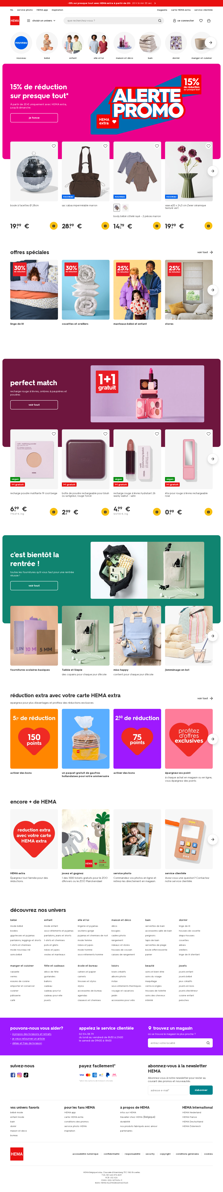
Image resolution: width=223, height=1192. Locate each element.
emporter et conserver (22, 986)
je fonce (111, 111)
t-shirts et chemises (20, 945)
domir (13, 1126)
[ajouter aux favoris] (53, 146)
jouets (47, 1000)
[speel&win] (86, 846)
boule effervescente (156, 949)
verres (13, 976)
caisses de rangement (123, 954)
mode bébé (16, 926)
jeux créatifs (185, 981)
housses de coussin (122, 949)
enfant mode (17, 1117)
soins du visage (153, 976)
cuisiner (14, 990)
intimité (149, 1000)
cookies (208, 1154)
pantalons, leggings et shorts (25, 940)
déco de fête (51, 971)
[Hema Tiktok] (26, 1075)
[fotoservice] (137, 846)
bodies (14, 930)
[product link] (34, 171)
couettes (184, 940)
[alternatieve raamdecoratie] (189, 293)
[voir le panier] (209, 21)
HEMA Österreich (191, 1126)
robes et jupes (51, 949)
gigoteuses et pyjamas (22, 935)
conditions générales (187, 1154)
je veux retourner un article (28, 1038)
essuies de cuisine (20, 981)
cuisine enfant (186, 995)
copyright (165, 1154)
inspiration (69, 1130)
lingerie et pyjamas (88, 926)
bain (12, 1121)
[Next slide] (212, 171)
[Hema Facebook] (13, 1075)
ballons (48, 981)
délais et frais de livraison (27, 1043)
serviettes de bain (155, 926)
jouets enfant (186, 971)
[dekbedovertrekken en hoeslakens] (34, 293)
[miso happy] (137, 641)
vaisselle (14, 971)
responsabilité (132, 1154)
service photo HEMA (75, 1126)
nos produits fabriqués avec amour (138, 1126)
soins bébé (16, 954)
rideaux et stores (121, 945)
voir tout (111, 403)
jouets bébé (185, 976)
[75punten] (137, 745)
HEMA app (70, 1112)
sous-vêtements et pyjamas (58, 930)
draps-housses (186, 935)
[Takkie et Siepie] (86, 641)
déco (114, 926)
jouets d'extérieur (188, 990)
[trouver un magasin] (208, 1043)
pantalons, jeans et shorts (57, 935)
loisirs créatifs (119, 971)
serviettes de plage (155, 945)
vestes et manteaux (54, 954)
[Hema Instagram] (19, 1075)
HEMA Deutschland (192, 1121)
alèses (182, 945)
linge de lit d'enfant (189, 954)
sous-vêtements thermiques (126, 986)
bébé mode (16, 1112)
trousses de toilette (155, 990)
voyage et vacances (123, 990)
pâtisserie (15, 995)
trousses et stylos (87, 981)
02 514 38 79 (86, 1034)
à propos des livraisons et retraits (31, 1034)
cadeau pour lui (52, 990)
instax (115, 981)
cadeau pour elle (53, 995)
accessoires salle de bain (158, 930)
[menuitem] (11, 10)
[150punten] (34, 745)
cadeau (48, 986)
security (150, 1154)
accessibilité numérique (85, 1154)
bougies (116, 930)
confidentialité (111, 1154)
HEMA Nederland (191, 1112)
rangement (117, 940)
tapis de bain (152, 940)
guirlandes (49, 976)
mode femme (85, 940)
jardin (114, 995)
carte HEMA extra (73, 1117)
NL (11, 10)
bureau (14, 1135)
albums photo (119, 976)
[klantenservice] (189, 846)
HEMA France (189, 1117)
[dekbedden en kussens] (86, 293)
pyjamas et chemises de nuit (93, 935)
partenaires (126, 1130)
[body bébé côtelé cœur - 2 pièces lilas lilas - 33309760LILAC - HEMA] (125, 208)
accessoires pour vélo (123, 1000)
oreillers (183, 949)
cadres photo (119, 935)
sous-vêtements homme (90, 954)
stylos (81, 986)
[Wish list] (201, 21)
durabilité (125, 1121)
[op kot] (189, 641)
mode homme (85, 949)
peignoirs (150, 935)
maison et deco (18, 1130)
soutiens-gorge (86, 930)
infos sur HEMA (128, 1112)
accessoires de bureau (90, 990)
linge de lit (184, 926)
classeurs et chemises (89, 1000)
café (12, 1000)
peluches (184, 1000)
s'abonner (201, 1090)
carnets (82, 976)
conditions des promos (76, 1121)
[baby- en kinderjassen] (137, 293)
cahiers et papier (87, 971)
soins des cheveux (155, 995)
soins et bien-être (154, 971)
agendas (82, 995)
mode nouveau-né (20, 949)
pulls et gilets (51, 945)
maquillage (151, 981)
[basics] (34, 641)
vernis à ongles (153, 986)
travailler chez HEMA (131, 1117)
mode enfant (51, 926)
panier (148, 954)
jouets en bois (186, 986)
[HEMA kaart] (34, 846)
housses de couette (189, 930)
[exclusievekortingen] (189, 745)
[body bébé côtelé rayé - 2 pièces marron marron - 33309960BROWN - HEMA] (117, 208)
